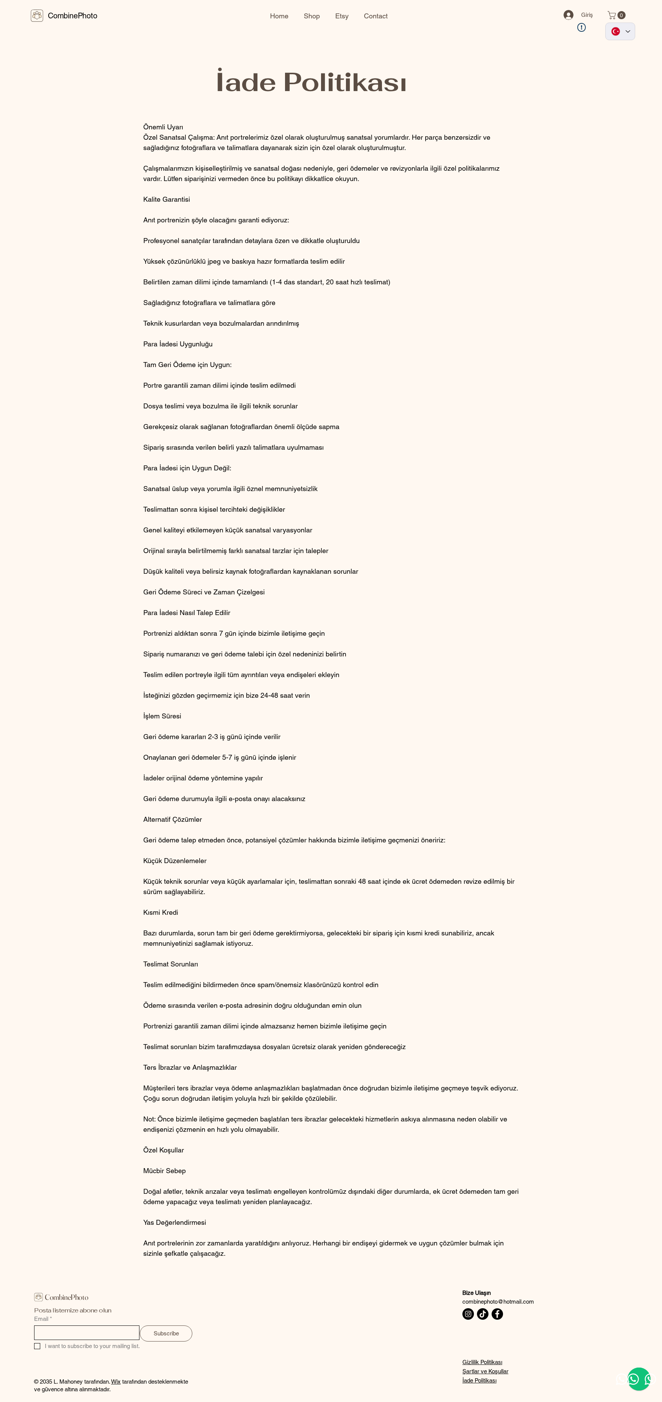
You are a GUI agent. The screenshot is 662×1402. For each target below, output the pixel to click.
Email (43, 1318)
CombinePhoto (72, 15)
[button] (618, 15)
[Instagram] (468, 1314)
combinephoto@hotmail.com (498, 1301)
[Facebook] (497, 1314)
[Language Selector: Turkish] (620, 31)
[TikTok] (482, 1314)
